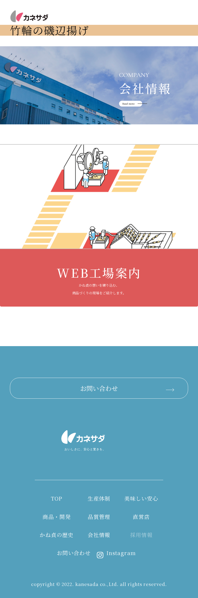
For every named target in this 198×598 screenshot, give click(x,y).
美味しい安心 (141, 498)
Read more (128, 103)
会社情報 (99, 534)
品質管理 (99, 516)
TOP (57, 498)
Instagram (121, 553)
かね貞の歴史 (56, 534)
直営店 (141, 516)
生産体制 (99, 498)
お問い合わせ (99, 388)
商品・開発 (87, 131)
